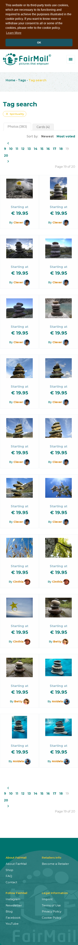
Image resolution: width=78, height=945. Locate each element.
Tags (22, 80)
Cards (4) (43, 127)
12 (22, 149)
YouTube (12, 923)
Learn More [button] (13, 32)
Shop (9, 870)
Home (10, 80)
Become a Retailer (55, 864)
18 (61, 149)
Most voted (66, 136)
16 (48, 149)
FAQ (9, 876)
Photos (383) (17, 126)
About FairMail (16, 864)
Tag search (37, 80)
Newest (47, 136)
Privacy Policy (51, 911)
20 (6, 155)
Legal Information (55, 893)
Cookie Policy (51, 917)
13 (29, 149)
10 (10, 149)
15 (41, 149)
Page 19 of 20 (65, 166)
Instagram (13, 899)
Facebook (13, 917)
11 (17, 149)
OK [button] (39, 42)
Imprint (47, 899)
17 (54, 149)
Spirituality (14, 114)
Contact (11, 882)
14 (35, 149)
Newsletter (14, 905)
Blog (9, 911)
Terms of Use (51, 905)
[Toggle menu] (70, 59)
